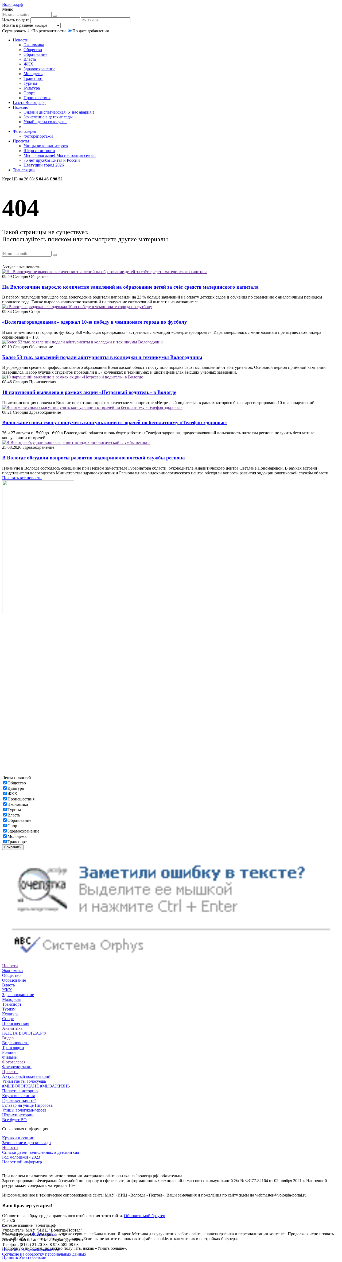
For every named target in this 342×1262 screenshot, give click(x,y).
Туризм (30, 83)
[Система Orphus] (171, 961)
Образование (35, 54)
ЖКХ (28, 64)
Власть (30, 59)
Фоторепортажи (38, 136)
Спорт (29, 93)
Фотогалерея (25, 131)
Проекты (21, 141)
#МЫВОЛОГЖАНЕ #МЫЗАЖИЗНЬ (36, 1086)
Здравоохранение (39, 69)
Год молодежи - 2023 (21, 1157)
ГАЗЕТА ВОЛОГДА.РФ (24, 1033)
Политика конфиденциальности (31, 1249)
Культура (32, 88)
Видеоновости (15, 1042)
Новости (21, 40)
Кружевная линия (18, 1095)
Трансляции (24, 170)
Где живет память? (19, 1100)
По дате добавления (90, 31)
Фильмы (10, 1057)
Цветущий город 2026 (44, 165)
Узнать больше (32, 1257)
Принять (10, 1257)
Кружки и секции (18, 1138)
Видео (8, 1038)
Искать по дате (15, 20)
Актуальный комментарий (26, 1076)
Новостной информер (22, 1162)
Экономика (34, 44)
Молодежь (33, 73)
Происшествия (37, 97)
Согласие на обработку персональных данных (44, 1254)
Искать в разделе (17, 25)
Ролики (9, 1052)
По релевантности (49, 31)
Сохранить (12, 847)
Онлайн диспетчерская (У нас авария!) (59, 112)
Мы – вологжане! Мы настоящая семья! (60, 155)
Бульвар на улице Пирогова (27, 1105)
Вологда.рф (12, 4)
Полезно (21, 107)
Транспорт (33, 78)
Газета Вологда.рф (29, 102)
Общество (33, 49)
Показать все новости (22, 477)
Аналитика (12, 1028)
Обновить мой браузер (144, 1215)
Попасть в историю (20, 1091)
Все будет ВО (14, 1119)
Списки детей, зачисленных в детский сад (40, 1152)
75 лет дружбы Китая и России (52, 160)
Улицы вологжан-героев (46, 146)
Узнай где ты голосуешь (45, 121)
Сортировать (14, 31)
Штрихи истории (39, 150)
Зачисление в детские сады (48, 117)
